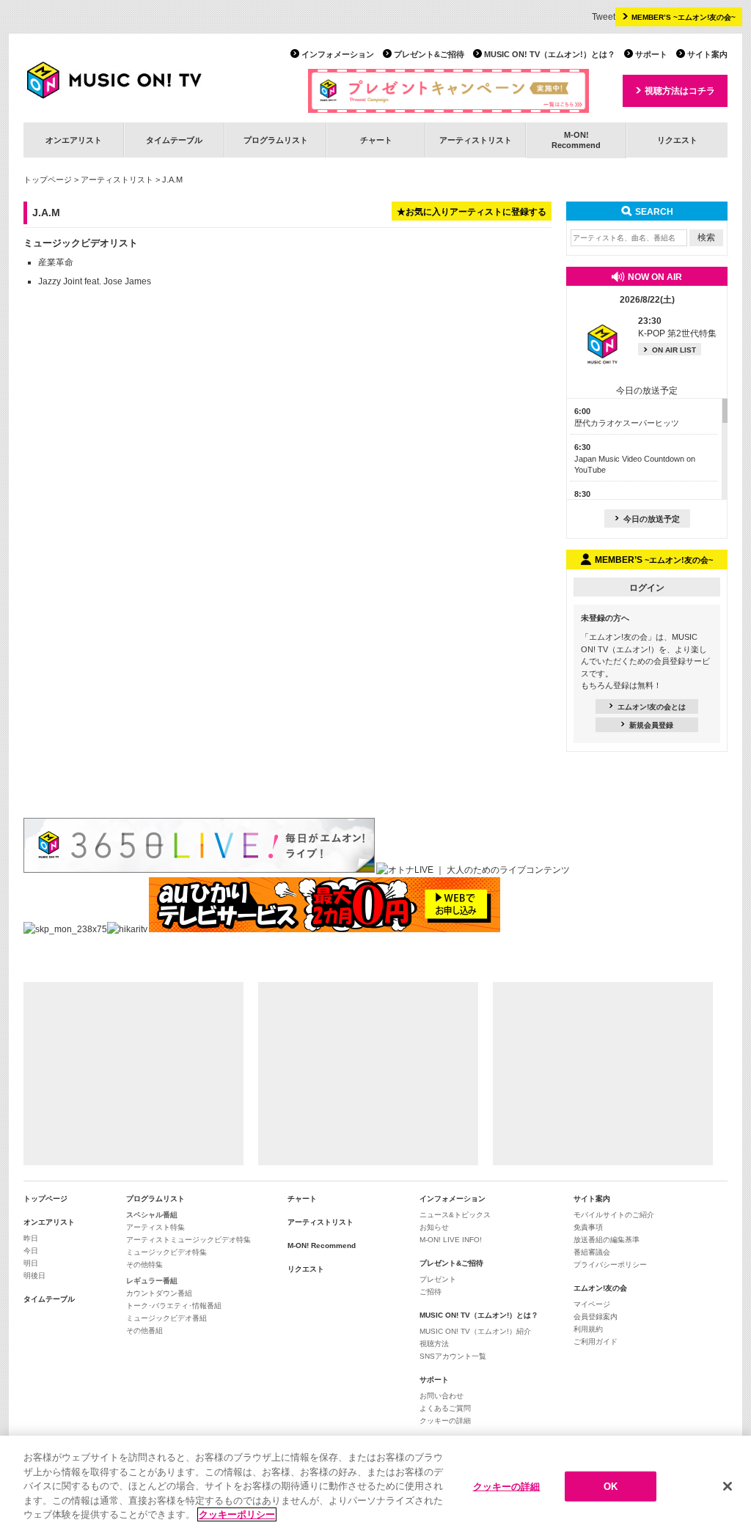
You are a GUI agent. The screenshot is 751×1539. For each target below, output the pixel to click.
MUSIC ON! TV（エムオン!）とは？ (549, 54)
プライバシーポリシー (610, 1265)
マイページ (592, 1304)
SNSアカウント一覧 (453, 1356)
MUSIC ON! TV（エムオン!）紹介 (475, 1331)
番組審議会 (592, 1252)
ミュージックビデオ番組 (166, 1318)
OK (611, 1485)
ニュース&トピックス (455, 1215)
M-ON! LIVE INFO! (451, 1240)
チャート (376, 140)
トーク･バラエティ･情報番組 (173, 1306)
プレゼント (438, 1279)
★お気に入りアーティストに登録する (471, 212)
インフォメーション (337, 54)
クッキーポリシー (237, 1514)
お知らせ (434, 1227)
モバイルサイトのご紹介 (614, 1215)
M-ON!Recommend (576, 139)
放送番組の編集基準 (607, 1240)
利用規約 (588, 1329)
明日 (30, 1263)
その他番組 (144, 1330)
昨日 (30, 1238)
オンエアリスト (73, 140)
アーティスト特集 (155, 1227)
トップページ (47, 179)
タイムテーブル (174, 140)
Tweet (603, 17)
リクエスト (677, 140)
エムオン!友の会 (600, 1288)
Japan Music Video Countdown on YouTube (634, 458)
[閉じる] (727, 1486)
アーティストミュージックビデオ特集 (188, 1240)
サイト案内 (707, 54)
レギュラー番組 (151, 1281)
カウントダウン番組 (159, 1293)
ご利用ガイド (596, 1341)
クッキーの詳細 (445, 1421)
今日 (30, 1251)
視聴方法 (434, 1344)
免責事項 (588, 1227)
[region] (375, 1487)
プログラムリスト (275, 140)
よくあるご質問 (445, 1408)
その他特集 (144, 1265)
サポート (651, 54)
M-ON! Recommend (321, 1245)
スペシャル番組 (151, 1215)
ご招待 (431, 1292)
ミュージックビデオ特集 (166, 1252)
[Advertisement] (133, 1073)
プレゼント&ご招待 (429, 54)
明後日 (34, 1276)
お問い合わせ (442, 1396)
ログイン (646, 588)
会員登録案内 (596, 1317)
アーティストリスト (475, 140)
